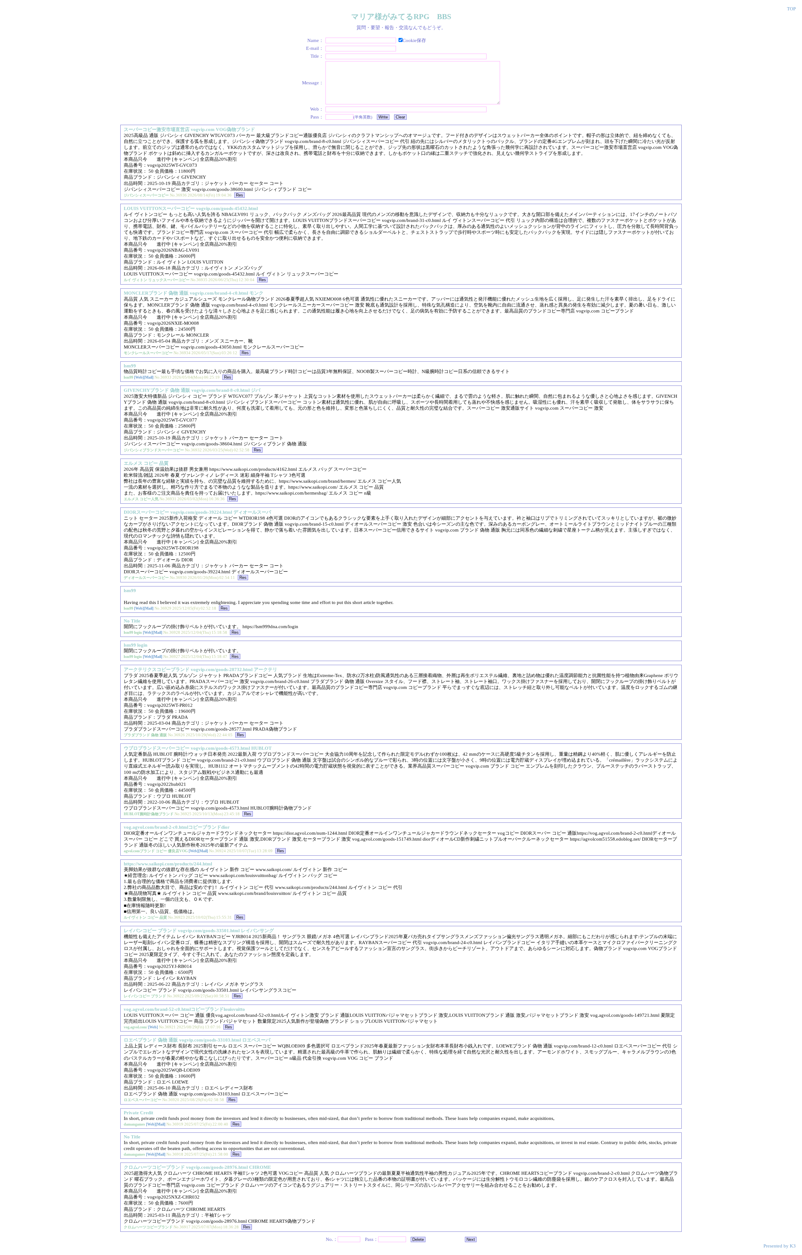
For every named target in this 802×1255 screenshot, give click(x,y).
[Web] (139, 377)
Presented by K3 (779, 1245)
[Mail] (149, 377)
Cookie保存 (414, 40)
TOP (791, 8)
